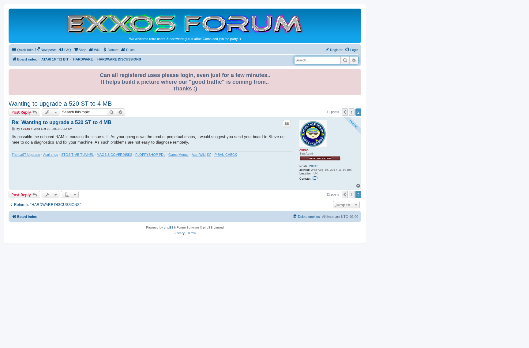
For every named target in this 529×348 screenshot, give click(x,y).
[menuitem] (46, 49)
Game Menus (178, 154)
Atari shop (50, 154)
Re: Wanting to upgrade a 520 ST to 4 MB (61, 122)
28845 (313, 166)
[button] (345, 112)
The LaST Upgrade (26, 154)
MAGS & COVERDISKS (114, 154)
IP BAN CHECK (225, 154)
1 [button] (352, 112)
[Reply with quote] (287, 123)
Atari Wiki (199, 154)
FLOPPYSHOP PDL (150, 154)
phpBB (169, 227)
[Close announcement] (357, 72)
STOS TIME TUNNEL (77, 154)
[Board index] (185, 23)
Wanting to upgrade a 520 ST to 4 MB (60, 103)
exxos (304, 150)
